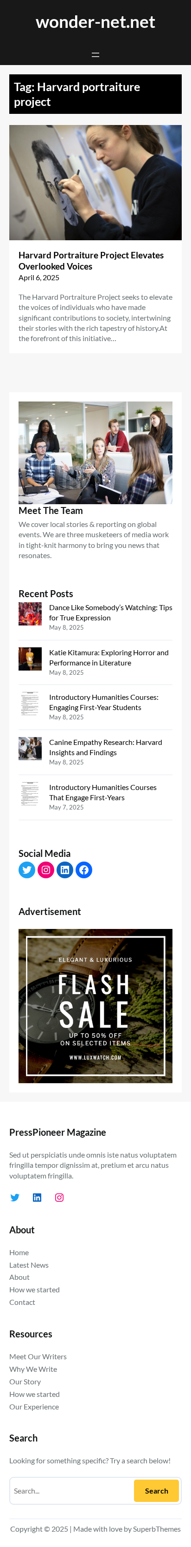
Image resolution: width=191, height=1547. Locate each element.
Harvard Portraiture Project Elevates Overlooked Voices (91, 261)
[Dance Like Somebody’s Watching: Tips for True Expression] (30, 615)
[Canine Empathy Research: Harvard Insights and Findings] (30, 750)
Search (156, 1490)
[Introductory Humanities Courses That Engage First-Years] (30, 795)
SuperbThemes (157, 1528)
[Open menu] (95, 54)
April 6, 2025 (39, 277)
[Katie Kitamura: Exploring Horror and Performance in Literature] (30, 660)
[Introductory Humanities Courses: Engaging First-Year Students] (30, 705)
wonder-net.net (95, 21)
